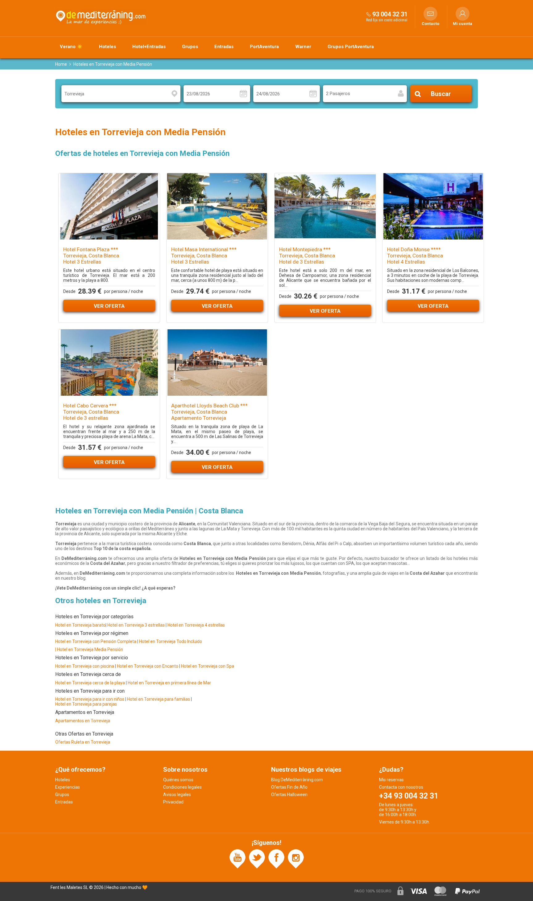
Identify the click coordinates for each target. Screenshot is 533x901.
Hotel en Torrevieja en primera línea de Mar (169, 682)
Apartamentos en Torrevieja (82, 720)
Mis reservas (391, 779)
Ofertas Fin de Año (289, 787)
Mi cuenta (462, 24)
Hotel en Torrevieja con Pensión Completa (95, 641)
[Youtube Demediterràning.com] (237, 858)
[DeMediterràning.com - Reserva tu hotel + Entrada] (101, 17)
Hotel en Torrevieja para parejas (86, 704)
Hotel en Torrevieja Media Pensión (90, 649)
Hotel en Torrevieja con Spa (207, 666)
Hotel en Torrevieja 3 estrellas (136, 625)
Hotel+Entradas (149, 46)
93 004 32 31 (389, 14)
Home (61, 64)
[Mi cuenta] (462, 14)
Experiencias (67, 787)
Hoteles (107, 46)
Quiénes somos (178, 779)
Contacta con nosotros (401, 787)
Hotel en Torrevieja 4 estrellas (196, 625)
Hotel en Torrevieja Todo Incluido (170, 641)
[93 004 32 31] (368, 14)
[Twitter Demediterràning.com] (257, 858)
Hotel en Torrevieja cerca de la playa (90, 682)
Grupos (190, 46)
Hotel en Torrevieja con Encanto (147, 666)
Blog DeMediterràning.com (297, 779)
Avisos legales (177, 794)
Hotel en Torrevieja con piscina (84, 666)
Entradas (223, 46)
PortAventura (264, 46)
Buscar (441, 94)
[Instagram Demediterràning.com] (296, 858)
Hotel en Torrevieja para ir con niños (89, 699)
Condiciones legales (182, 787)
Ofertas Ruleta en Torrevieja (82, 742)
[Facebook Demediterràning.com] (276, 858)
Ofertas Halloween (289, 794)
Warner (303, 46)
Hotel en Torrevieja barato (80, 625)
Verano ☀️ (71, 46)
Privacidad (173, 801)
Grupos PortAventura (351, 46)
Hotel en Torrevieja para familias (158, 699)
